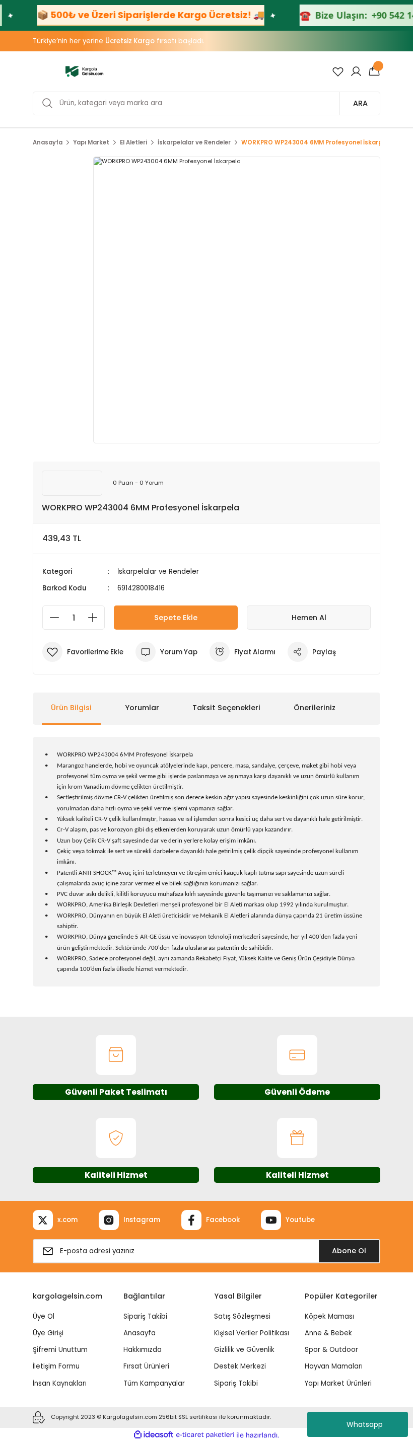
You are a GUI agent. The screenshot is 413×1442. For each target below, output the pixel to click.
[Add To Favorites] (82, 652)
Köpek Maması (329, 1316)
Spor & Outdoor (331, 1349)
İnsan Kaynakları (60, 1383)
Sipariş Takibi (145, 1316)
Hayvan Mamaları (334, 1366)
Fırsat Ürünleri (146, 1366)
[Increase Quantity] (96, 617)
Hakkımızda (142, 1349)
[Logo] (84, 71)
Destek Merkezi (240, 1366)
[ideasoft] (153, 1434)
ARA (360, 103)
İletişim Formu (56, 1366)
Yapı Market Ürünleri (338, 1383)
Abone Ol (349, 1251)
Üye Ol (43, 1316)
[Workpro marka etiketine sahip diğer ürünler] (72, 483)
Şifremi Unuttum (60, 1349)
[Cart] (374, 71)
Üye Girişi (48, 1333)
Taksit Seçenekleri (226, 708)
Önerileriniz (314, 708)
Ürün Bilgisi (71, 708)
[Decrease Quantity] (51, 617)
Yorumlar (142, 708)
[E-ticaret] (205, 1434)
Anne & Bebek (328, 1333)
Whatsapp (365, 1424)
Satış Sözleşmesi (242, 1316)
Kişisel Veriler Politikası (251, 1333)
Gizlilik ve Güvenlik (244, 1349)
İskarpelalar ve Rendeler (158, 571)
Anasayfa (139, 1333)
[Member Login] (356, 71)
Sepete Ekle (175, 618)
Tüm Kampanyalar (154, 1383)
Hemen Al (309, 618)
